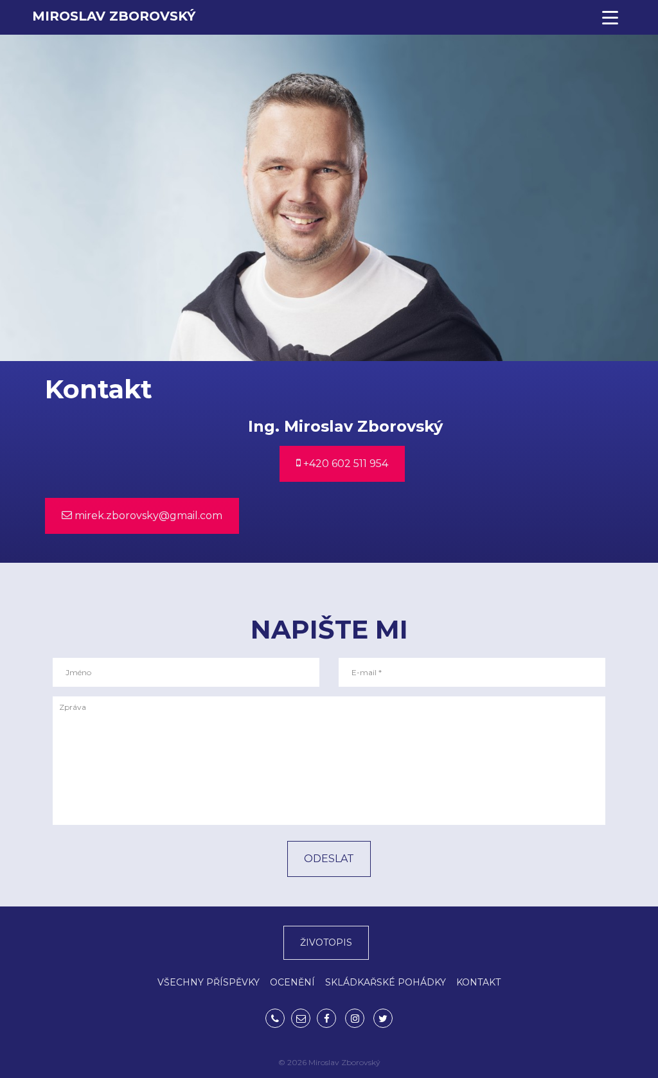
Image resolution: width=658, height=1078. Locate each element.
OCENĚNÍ (292, 982)
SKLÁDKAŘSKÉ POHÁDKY (385, 982)
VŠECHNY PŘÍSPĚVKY (208, 982)
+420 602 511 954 (344, 463)
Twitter (383, 1018)
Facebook (326, 1018)
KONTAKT (478, 982)
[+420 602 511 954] (275, 1018)
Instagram (354, 1018)
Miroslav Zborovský (113, 16)
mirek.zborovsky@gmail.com (147, 515)
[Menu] (610, 17)
